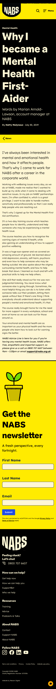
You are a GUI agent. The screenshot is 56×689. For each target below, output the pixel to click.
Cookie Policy (30, 664)
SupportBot (8, 587)
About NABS (8, 639)
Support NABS (9, 634)
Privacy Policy (45, 518)
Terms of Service (8, 520)
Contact (6, 630)
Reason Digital (15, 680)
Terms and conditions (9, 664)
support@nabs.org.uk (39, 351)
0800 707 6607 (17, 563)
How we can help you (13, 583)
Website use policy (43, 664)
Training (6, 606)
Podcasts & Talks (11, 616)
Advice (5, 611)
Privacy (21, 664)
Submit (8, 512)
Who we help (8, 592)
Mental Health (10, 28)
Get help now (9, 578)
